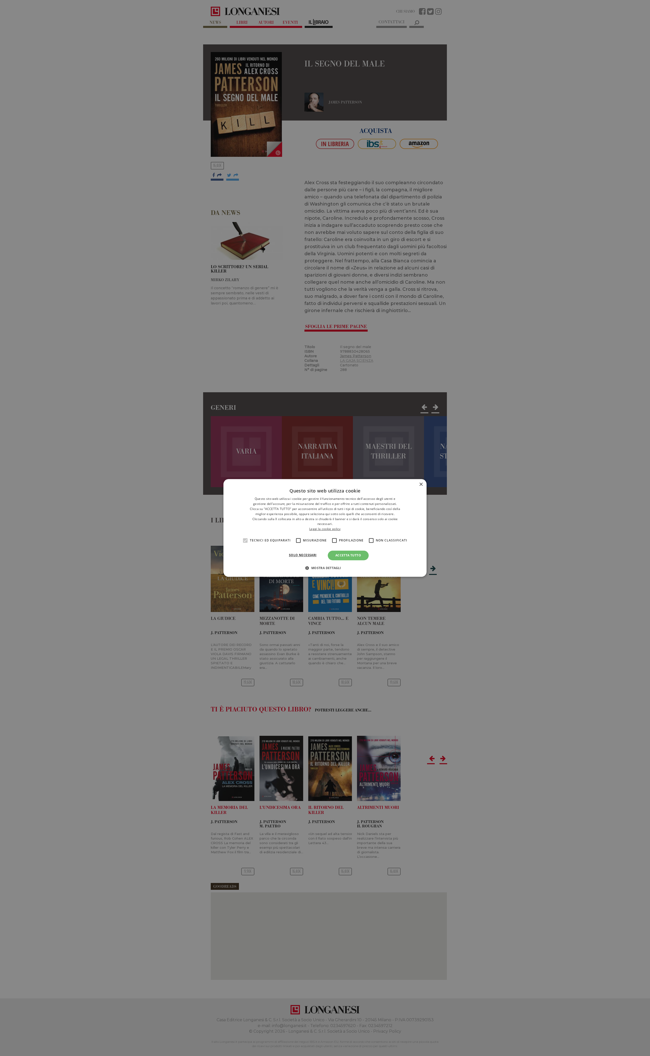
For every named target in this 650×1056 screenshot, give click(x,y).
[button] (325, 568)
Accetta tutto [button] (348, 555)
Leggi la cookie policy (325, 529)
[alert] (325, 528)
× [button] (421, 484)
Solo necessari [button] (303, 555)
